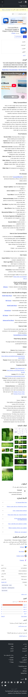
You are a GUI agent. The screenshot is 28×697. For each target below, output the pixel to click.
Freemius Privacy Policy (19, 393)
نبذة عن (25, 644)
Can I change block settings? (20, 510)
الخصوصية (24, 651)
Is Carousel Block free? (21, 502)
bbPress (25, 671)
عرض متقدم (24, 594)
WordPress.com (22, 666)
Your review (24, 616)
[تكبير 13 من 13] (11, 469)
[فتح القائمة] (2, 2)
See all (2, 616)
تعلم (26, 655)
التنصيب (23, 48)
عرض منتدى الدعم (22, 626)
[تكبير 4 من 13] (25, 446)
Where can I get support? (21, 532)
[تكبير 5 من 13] (25, 451)
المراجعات (23, 45)
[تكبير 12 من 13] (11, 454)
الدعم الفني (24, 657)
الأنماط (11, 651)
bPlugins (13, 33)
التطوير (23, 51)
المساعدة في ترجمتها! (6, 9)
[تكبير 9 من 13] (11, 429)
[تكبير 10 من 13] (11, 444)
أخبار (26, 646)
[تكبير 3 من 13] (25, 442)
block (10, 585)
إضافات (11, 648)
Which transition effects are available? (17, 528)
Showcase (10, 644)
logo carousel (4, 590)
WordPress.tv (23, 662)
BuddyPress (24, 673)
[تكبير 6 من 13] (25, 456)
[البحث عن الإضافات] (13, 14)
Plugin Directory (23, 5)
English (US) (4, 582)
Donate (10, 659)
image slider (4, 587)
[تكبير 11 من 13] (11, 450)
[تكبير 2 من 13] (25, 437)
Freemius (22, 560)
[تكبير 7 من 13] (25, 460)
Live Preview (18, 36)
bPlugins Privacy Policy (19, 391)
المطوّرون (24, 659)
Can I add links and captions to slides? (17, 523)
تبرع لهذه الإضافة (23, 636)
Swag (11, 662)
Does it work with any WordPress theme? (17, 506)
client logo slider (5, 585)
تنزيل (25, 36)
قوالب (12, 646)
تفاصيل (23, 41)
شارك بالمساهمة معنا (8, 655)
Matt (25, 668)
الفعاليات (11, 657)
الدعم (24, 55)
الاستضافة (24, 648)
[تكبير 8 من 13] (25, 467)
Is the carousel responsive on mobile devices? (20, 519)
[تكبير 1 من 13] (25, 429)
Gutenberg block (11, 587)
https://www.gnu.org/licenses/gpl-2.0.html (15, 376)
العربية (22, 679)
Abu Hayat (21, 551)
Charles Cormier (20, 556)
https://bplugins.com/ (17, 368)
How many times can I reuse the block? (17, 514)
